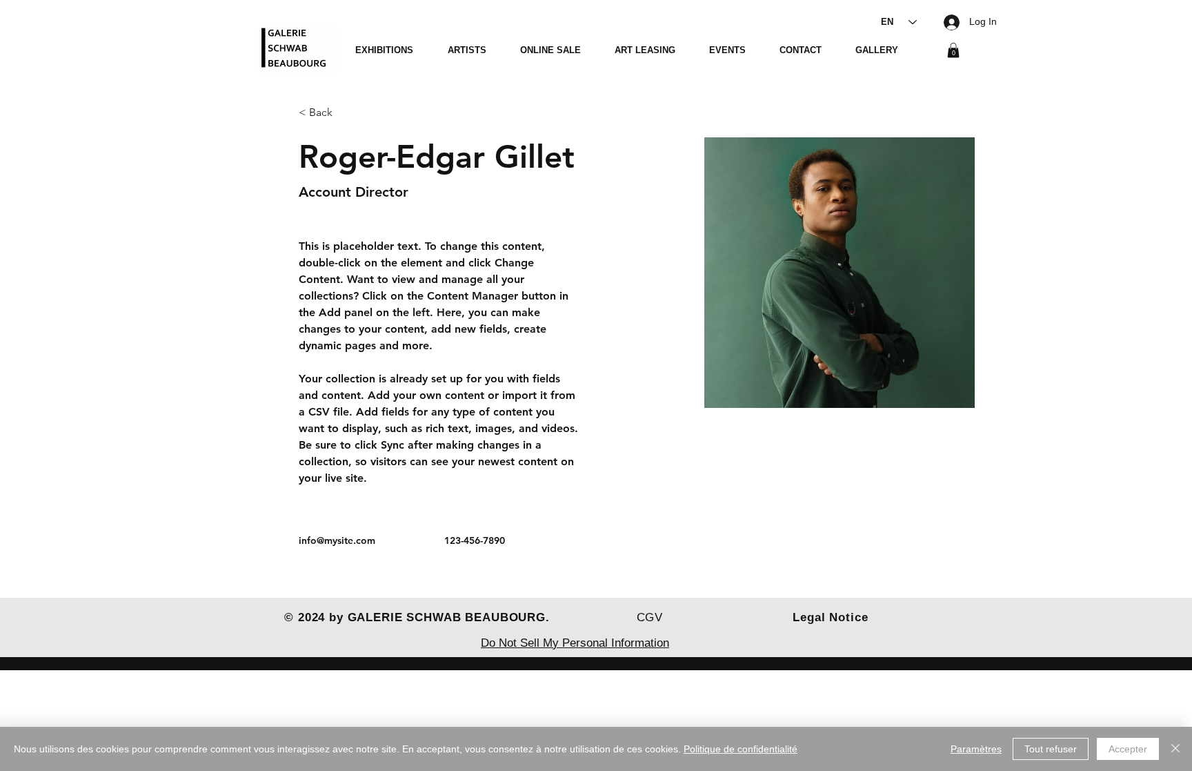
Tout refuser (1050, 748)
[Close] (1175, 749)
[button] (953, 50)
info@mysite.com (337, 540)
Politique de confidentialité (740, 748)
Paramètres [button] (976, 748)
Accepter (1128, 748)
